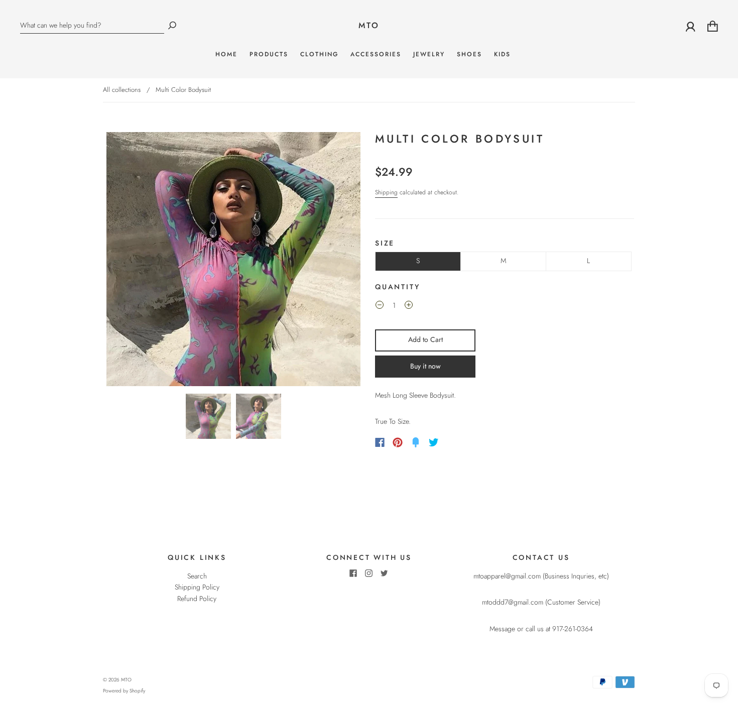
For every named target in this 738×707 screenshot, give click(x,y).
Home (226, 54)
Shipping (386, 192)
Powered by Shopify (124, 690)
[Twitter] (434, 442)
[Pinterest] (398, 442)
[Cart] (712, 26)
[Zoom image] (233, 259)
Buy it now (425, 366)
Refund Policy (196, 599)
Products (269, 54)
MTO (369, 26)
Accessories (375, 54)
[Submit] (172, 25)
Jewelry (429, 54)
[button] (130, 259)
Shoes (469, 54)
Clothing (319, 54)
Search (197, 576)
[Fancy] (416, 442)
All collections (122, 89)
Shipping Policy (197, 587)
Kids (502, 54)
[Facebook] (380, 442)
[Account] (690, 26)
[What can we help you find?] (92, 25)
